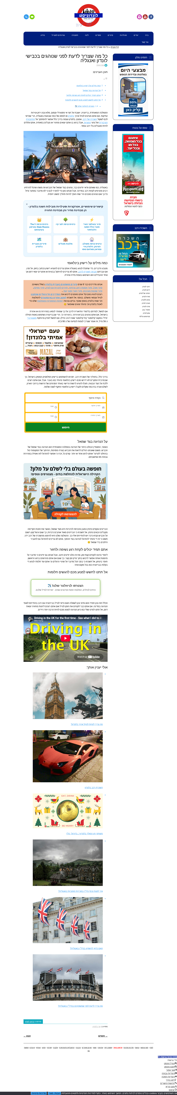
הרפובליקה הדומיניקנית (66, 1047)
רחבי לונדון (146, 287)
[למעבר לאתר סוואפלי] (66, 492)
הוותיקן (38, 1047)
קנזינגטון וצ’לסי (144, 316)
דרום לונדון (146, 290)
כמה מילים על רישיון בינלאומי (88, 85)
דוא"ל (32, 16)
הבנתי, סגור (54, 1093)
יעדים (136, 35)
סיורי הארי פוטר (74, 291)
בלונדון (71, 116)
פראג (43, 1047)
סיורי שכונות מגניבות (92, 291)
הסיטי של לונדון (144, 293)
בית (146, 35)
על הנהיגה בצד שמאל (92, 90)
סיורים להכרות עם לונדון (57, 288)
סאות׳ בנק (146, 310)
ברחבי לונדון (29, 1021)
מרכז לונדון (146, 306)
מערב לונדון (146, 303)
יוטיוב (145, 16)
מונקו (94, 1047)
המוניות (87, 122)
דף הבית (115, 47)
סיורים (110, 35)
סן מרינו (32, 1047)
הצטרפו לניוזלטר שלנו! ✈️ (84, 106)
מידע (43, 35)
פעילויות (123, 35)
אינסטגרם (139, 16)
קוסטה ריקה (108, 1047)
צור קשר (145, 42)
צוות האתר (100, 65)
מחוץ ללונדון (145, 300)
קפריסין (49, 1047)
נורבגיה (78, 1047)
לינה (86, 35)
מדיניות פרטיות (129, 1047)
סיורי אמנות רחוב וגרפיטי (80, 288)
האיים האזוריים (87, 1047)
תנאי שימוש (144, 1047)
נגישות (137, 1047)
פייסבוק (151, 16)
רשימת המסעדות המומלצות (50, 301)
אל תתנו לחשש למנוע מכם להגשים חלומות (83, 100)
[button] (167, 1057)
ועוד (65, 291)
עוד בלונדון (97, 1026)
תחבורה (75, 35)
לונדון (151, 1047)
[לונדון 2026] (88, 26)
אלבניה (55, 1047)
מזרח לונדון (146, 297)
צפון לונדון (146, 313)
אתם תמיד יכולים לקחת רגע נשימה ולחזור (83, 95)
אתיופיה (100, 1047)
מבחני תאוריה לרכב (87, 272)
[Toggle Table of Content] (105, 79)
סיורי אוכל (97, 288)
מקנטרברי (32, 318)
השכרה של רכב (90, 119)
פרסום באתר (117, 1047)
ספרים (98, 35)
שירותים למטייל (58, 35)
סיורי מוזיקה (39, 288)
